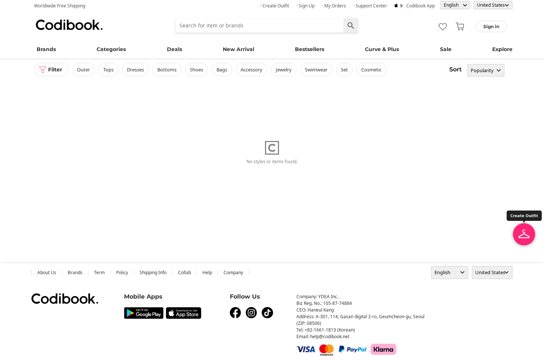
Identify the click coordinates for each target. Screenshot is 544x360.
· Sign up (305, 6)
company (233, 272)
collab (184, 272)
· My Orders (334, 6)
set (344, 69)
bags (221, 69)
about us (46, 272)
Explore (502, 49)
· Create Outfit (274, 6)
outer (83, 69)
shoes (196, 69)
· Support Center (370, 6)
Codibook (69, 25)
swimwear (316, 69)
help (207, 272)
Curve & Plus (382, 49)
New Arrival (238, 49)
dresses (135, 69)
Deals (174, 49)
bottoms (167, 69)
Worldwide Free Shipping (59, 6)
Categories (111, 49)
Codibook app (420, 6)
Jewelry (284, 69)
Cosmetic (371, 69)
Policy (122, 272)
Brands (46, 49)
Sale (445, 49)
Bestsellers (309, 49)
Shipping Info (153, 272)
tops (108, 69)
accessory (251, 69)
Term (99, 272)
